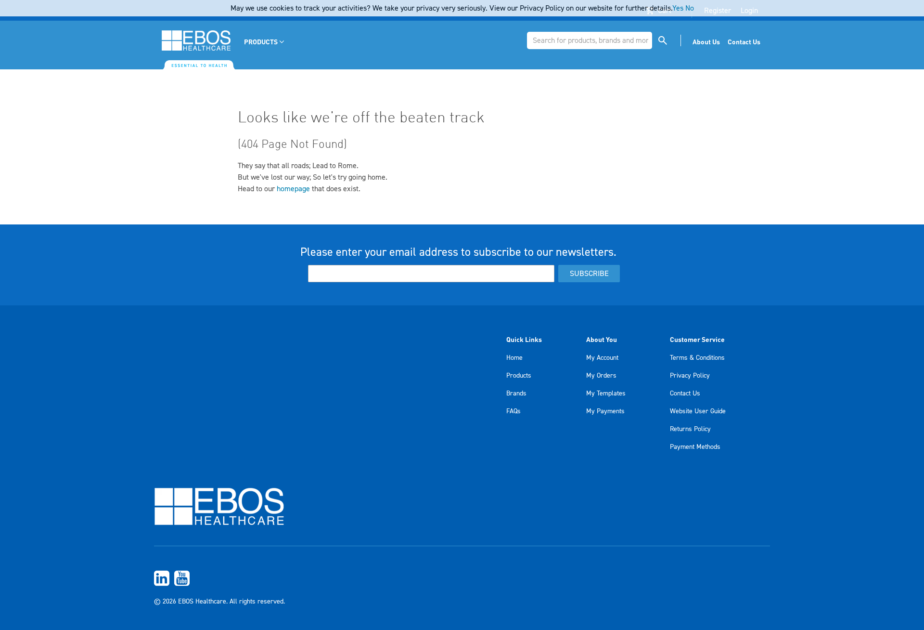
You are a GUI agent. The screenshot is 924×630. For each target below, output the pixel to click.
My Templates (606, 393)
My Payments (605, 411)
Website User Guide (698, 411)
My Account (602, 358)
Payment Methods (695, 447)
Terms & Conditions (697, 358)
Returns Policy (690, 429)
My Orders (601, 375)
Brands (516, 393)
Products (518, 375)
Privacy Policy (690, 375)
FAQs (513, 411)
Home (514, 358)
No (689, 8)
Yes (677, 8)
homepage (293, 189)
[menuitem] (265, 41)
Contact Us (685, 393)
